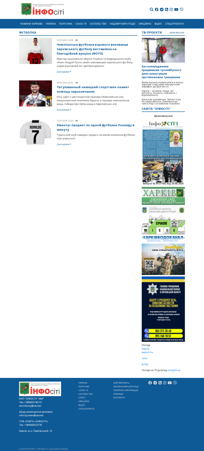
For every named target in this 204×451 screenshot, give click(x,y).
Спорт (82, 397)
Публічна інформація (125, 390)
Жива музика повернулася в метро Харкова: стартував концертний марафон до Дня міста (162, 84)
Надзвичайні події (122, 23)
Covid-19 (81, 23)
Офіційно (145, 23)
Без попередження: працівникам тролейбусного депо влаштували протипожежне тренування (161, 72)
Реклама (118, 394)
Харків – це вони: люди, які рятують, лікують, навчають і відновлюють (159, 93)
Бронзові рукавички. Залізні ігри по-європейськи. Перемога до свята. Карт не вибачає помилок (161, 101)
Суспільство (98, 23)
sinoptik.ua (174, 370)
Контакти (119, 397)
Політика (65, 23)
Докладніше (63, 71)
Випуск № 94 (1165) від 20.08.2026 (163, 183)
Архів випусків (177, 32)
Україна (51, 23)
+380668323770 (33, 425)
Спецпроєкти (174, 23)
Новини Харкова (31, 23)
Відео (158, 23)
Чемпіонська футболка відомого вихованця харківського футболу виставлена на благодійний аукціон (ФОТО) (92, 49)
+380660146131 (33, 402)
